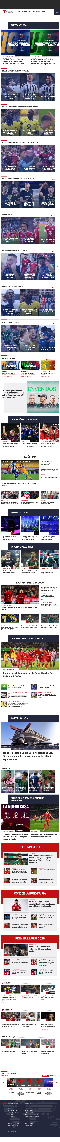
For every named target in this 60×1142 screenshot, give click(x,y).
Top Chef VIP (28, 1103)
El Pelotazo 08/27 (29, 996)
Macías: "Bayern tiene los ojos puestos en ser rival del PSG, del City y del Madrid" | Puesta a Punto (47, 882)
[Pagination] (52, 179)
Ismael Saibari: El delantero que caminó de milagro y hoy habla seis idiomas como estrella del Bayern (20, 927)
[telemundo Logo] (3, 1104)
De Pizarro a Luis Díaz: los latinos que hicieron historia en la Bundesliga (47, 917)
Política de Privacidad (13, 1105)
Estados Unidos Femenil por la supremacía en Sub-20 (46, 686)
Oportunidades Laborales (13, 1125)
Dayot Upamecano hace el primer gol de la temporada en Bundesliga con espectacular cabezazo (19, 872)
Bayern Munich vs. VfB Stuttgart (47, 869)
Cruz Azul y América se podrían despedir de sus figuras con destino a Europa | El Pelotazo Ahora (9, 998)
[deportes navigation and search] (57, 12)
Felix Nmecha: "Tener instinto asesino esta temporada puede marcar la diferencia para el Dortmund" (20, 882)
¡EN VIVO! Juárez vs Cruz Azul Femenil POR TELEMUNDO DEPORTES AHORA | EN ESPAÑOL (29, 373)
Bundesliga (36, 11)
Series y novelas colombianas (32, 1116)
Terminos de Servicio (13, 1112)
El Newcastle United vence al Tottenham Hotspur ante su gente (40, 948)
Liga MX (18, 11)
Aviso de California (12, 1110)
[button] (20, 470)
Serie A (44, 11)
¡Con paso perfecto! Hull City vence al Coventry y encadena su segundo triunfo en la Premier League (46, 963)
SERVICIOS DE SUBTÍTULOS (13, 1123)
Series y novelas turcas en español (33, 1114)
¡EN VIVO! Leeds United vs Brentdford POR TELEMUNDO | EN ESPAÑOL (49, 373)
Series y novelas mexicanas (31, 1118)
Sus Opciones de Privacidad (17, 1108)
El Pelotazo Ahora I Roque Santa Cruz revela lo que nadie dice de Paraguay (29, 1051)
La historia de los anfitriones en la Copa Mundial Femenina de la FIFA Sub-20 (17, 696)
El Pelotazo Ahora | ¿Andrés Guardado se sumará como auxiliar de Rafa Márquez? (49, 1051)
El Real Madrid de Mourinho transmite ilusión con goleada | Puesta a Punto (29, 1024)
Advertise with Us (12, 1121)
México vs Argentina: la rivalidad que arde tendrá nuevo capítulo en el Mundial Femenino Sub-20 (18, 704)
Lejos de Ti (28, 1108)
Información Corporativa (13, 1118)
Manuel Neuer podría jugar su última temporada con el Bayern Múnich (47, 926)
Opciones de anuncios (13, 1103)
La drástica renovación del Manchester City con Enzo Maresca (46, 972)
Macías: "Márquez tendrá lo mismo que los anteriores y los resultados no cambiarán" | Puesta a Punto (49, 1025)
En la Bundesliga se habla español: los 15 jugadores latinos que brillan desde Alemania (42, 903)
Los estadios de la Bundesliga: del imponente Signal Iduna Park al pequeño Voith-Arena (20, 917)
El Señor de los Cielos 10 (31, 1105)
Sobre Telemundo (11, 1114)
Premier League (26, 11)
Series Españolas (29, 1123)
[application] (20, 470)
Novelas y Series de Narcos (31, 1121)
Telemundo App (28, 1125)
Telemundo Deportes (29, 1112)
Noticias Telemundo (29, 1110)
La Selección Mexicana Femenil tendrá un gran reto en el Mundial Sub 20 (47, 695)
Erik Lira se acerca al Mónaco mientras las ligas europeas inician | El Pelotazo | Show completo (41, 858)
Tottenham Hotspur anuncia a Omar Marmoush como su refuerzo (19, 972)
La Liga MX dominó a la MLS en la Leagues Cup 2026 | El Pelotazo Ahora (49, 997)
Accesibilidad (11, 1116)
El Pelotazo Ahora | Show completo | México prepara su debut (10, 1050)
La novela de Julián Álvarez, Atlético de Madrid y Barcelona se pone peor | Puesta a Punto (10, 1024)
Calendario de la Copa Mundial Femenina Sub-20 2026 (16, 686)
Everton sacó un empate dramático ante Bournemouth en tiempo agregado (20, 962)
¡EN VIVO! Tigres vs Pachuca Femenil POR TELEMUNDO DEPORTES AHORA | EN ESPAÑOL (9, 373)
